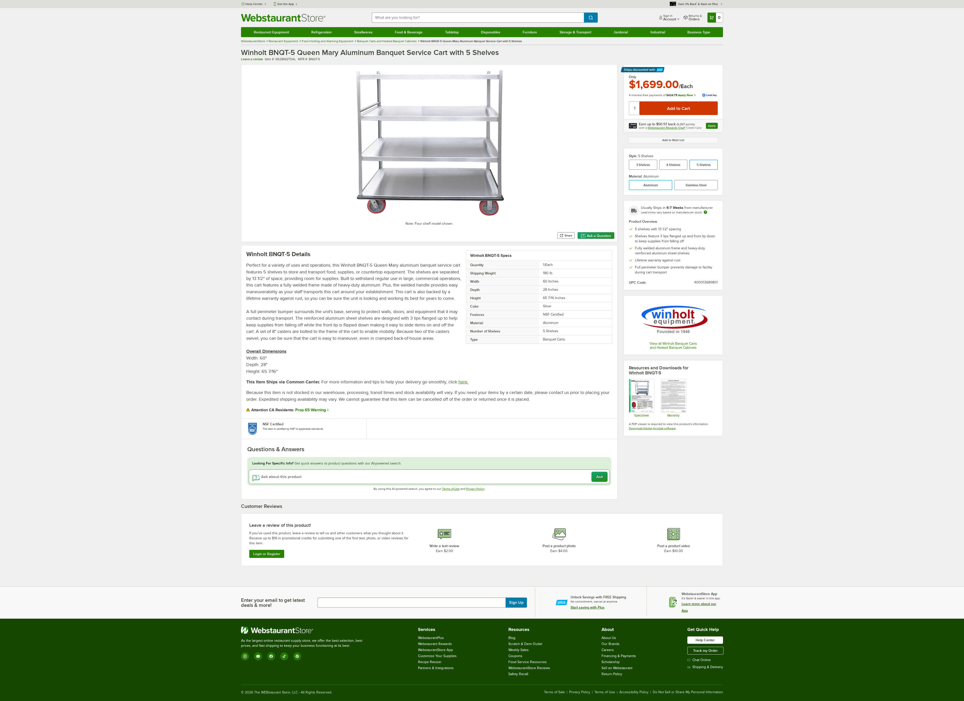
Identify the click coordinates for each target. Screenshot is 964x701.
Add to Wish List (673, 140)
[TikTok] (284, 656)
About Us (608, 638)
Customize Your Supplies (437, 656)
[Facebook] (271, 656)
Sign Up (516, 602)
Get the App (285, 4)
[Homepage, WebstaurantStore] (283, 18)
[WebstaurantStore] (304, 630)
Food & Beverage (409, 32)
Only (632, 77)
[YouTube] (258, 656)
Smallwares (363, 32)
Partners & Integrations (436, 668)
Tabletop (452, 32)
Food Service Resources (527, 662)
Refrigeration (321, 32)
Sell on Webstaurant (616, 668)
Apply (713, 126)
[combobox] (478, 18)
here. (463, 381)
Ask (599, 477)
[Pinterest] (297, 656)
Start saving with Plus (588, 607)
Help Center (254, 4)
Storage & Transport (575, 32)
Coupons (515, 656)
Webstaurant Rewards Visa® (666, 128)
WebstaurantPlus (431, 638)
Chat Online (701, 660)
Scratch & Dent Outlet (525, 644)
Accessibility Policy (633, 692)
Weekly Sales (518, 650)
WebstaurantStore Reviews (529, 668)
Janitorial (621, 32)
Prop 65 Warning (310, 410)
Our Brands (610, 644)
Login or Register (266, 554)
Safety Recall (518, 674)
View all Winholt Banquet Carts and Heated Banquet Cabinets (673, 345)
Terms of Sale (554, 692)
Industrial (657, 32)
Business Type (698, 32)
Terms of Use (451, 489)
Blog (511, 638)
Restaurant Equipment (271, 32)
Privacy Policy (475, 489)
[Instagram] (245, 656)
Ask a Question (599, 236)
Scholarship (610, 662)
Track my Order (705, 651)
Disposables (490, 32)
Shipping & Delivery (707, 667)
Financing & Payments (618, 656)
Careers (607, 650)
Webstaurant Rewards (435, 644)
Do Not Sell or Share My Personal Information (688, 692)
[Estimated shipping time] (705, 212)
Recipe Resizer (430, 662)
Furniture (530, 32)
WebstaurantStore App (435, 650)
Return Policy (611, 674)
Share (568, 235)
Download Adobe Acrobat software (652, 428)
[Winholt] (673, 319)
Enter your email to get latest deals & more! (273, 603)
